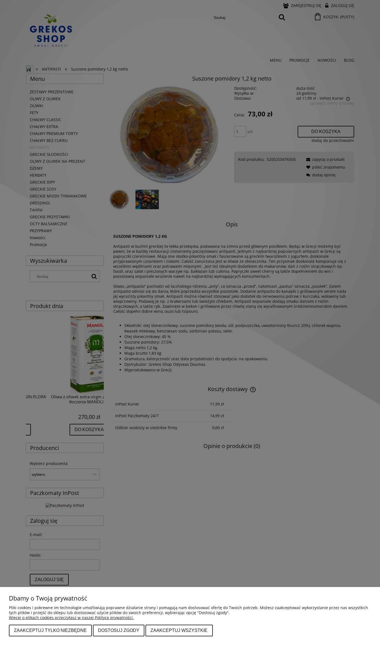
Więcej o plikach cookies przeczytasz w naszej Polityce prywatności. (71, 617)
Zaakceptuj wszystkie (179, 630)
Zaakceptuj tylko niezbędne (50, 630)
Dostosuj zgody (118, 630)
